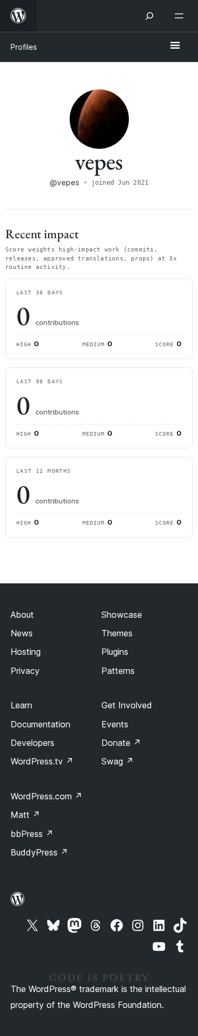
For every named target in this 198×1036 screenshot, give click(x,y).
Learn (21, 705)
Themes (117, 633)
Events (114, 724)
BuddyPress (39, 852)
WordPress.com (46, 796)
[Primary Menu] (175, 46)
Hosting (26, 651)
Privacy (25, 670)
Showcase (121, 614)
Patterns (118, 670)
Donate (121, 742)
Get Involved (126, 705)
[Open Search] (149, 16)
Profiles (24, 46)
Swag (117, 761)
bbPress (32, 833)
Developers (32, 742)
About (22, 614)
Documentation (40, 724)
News (22, 633)
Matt (25, 814)
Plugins (114, 651)
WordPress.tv (42, 761)
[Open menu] (181, 16)
